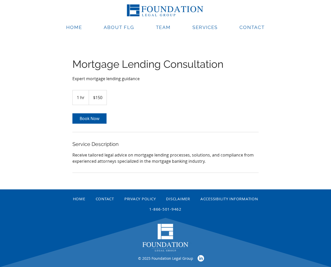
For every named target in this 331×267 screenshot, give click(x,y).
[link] (89, 118)
